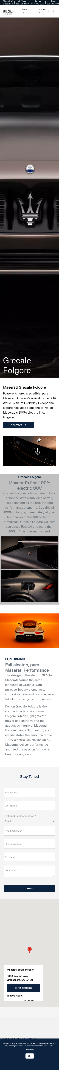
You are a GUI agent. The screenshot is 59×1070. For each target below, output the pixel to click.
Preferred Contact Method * (20, 816)
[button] (29, 950)
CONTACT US (18, 425)
